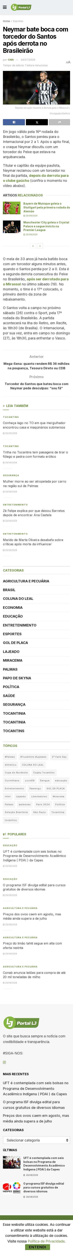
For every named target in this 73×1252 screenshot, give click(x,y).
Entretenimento (15, 504)
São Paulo (39, 812)
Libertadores (39, 796)
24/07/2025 (28, 59)
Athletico (11, 764)
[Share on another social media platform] (59, 122)
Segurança (11, 475)
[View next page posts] (40, 246)
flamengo (35, 788)
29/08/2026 (31, 215)
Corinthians (12, 780)
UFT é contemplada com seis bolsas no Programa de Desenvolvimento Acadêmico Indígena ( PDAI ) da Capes (34, 855)
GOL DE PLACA (15, 643)
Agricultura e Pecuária (26, 581)
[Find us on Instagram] (4, 1062)
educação (61, 780)
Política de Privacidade (46, 1241)
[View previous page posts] (33, 246)
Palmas (10, 669)
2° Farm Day (59, 756)
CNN (11, 59)
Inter (8, 796)
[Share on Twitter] (37, 122)
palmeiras (25, 804)
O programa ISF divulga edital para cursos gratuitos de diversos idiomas (43, 1187)
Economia (13, 608)
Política (11, 687)
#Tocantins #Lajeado (33, 756)
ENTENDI (37, 1247)
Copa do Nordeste (16, 772)
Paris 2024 (43, 804)
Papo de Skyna (17, 678)
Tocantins (11, 417)
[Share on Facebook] (14, 122)
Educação (13, 616)
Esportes (18, 21)
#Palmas (10, 756)
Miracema (12, 660)
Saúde (9, 696)
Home (6, 21)
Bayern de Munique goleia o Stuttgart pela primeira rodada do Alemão (46, 207)
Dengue (45, 780)
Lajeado (11, 652)
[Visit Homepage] (21, 7)
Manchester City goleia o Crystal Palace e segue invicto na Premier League (46, 226)
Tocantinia (14, 713)
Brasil (9, 590)
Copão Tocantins (44, 772)
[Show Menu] (5, 7)
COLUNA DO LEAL (18, 599)
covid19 (30, 780)
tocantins (11, 820)
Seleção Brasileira (16, 812)
